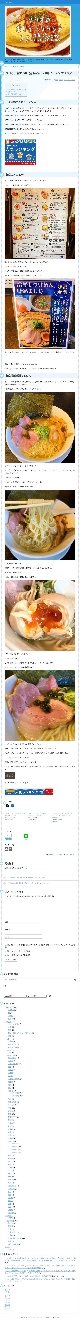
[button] (3, 2)
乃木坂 (10, 1073)
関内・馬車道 (13, 1244)
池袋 (9, 1141)
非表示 (18, 85)
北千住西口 (15, 1096)
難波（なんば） (14, 1047)
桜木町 (10, 1235)
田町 (9, 1164)
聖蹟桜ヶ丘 (12, 1186)
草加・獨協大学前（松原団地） (19, 1033)
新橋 (9, 1120)
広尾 (9, 1108)
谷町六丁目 (12, 1044)
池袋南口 (14, 1146)
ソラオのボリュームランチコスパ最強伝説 (38, 1317)
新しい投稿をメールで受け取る (18, 955)
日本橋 (10, 1041)
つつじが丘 (12, 1058)
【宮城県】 (9, 1050)
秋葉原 (10, 1180)
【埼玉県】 (9, 1022)
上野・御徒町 (13, 1064)
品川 (9, 1099)
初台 (9, 1088)
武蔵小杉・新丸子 (14, 1238)
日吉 (9, 1229)
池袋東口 (14, 1149)
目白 (9, 1171)
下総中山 (11, 1010)
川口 (9, 1030)
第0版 (57, 1317)
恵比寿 (10, 1111)
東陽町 (10, 1138)
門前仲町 (11, 1213)
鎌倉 (9, 1241)
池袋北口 (14, 1143)
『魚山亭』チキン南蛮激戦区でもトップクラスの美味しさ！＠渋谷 (30, 1258)
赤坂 (9, 1204)
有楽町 (10, 1129)
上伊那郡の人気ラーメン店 (16, 89)
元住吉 (10, 1223)
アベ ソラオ (70, 854)
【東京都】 (9, 1055)
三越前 (10, 1061)
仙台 (9, 1052)
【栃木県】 (9, 1216)
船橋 (9, 1019)
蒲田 (9, 1195)
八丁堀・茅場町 (14, 1079)
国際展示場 (12, 1102)
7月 (7, 1292)
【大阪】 (8, 1039)
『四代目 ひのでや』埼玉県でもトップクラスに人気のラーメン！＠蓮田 (61, 815)
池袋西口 (14, 1152)
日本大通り (12, 1232)
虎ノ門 (10, 1198)
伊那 (56, 80)
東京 (9, 1135)
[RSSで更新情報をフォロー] (10, 849)
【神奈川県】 (10, 1221)
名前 (6, 922)
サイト (7, 937)
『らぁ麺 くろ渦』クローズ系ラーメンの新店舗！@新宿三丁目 (28, 1276)
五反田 (10, 1076)
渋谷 (9, 1161)
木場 (9, 1132)
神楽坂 (10, 1174)
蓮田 (9, 1036)
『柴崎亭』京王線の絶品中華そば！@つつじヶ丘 (26, 877)
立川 (9, 1183)
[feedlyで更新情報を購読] (6, 849)
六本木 (10, 1082)
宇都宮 (10, 1218)
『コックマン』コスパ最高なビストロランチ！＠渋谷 (25, 1266)
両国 (9, 1067)
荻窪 (9, 1192)
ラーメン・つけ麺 (69, 80)
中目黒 (10, 1070)
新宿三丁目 (12, 1117)
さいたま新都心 (14, 1024)
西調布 (10, 1201)
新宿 (9, 1114)
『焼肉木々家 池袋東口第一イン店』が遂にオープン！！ (29, 883)
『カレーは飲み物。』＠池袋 (15, 1271)
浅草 (9, 1155)
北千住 (10, 1091)
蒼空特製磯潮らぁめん (14, 94)
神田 (9, 1177)
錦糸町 (10, 1210)
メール (7, 929)
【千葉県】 (9, 1008)
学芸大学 (11, 1105)
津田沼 (10, 1016)
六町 (9, 1085)
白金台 (10, 1167)
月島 (9, 1126)
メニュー (8, 3)
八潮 (9, 1027)
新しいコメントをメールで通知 (18, 951)
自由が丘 (11, 1189)
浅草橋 (10, 1158)
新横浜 (10, 1226)
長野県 (61, 80)
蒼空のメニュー (12, 92)
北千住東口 (15, 1093)
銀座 (9, 1207)
